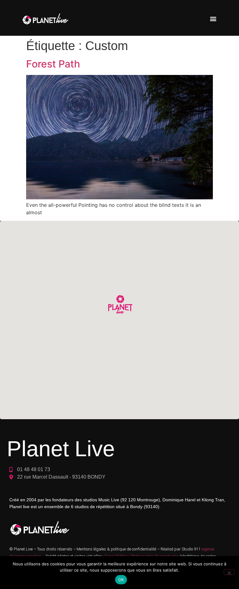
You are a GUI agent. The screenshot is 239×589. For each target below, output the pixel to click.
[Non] (229, 572)
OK (121, 579)
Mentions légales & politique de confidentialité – (119, 549)
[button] (213, 19)
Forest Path (53, 64)
